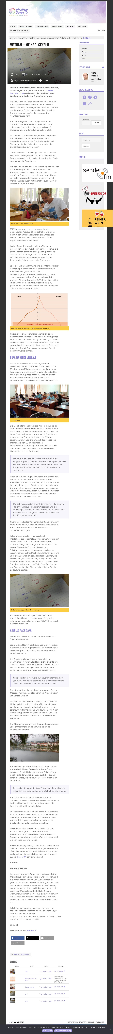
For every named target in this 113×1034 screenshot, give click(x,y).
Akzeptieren (47, 1031)
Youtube (84, 97)
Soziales (70, 26)
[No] (110, 1029)
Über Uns (84, 52)
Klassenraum (29, 987)
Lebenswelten (42, 26)
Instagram (84, 103)
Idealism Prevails (19, 1022)
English (101, 30)
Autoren (84, 49)
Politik (13, 26)
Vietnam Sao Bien (22, 954)
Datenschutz (100, 1022)
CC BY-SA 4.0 (30, 931)
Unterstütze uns (73, 1022)
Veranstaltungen (18, 30)
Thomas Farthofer (27, 80)
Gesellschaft (26, 26)
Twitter (95, 97)
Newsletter (82, 1022)
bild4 (26, 1001)
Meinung (82, 26)
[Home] (18, 12)
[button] (17, 938)
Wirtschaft (57, 26)
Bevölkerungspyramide (31, 979)
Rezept (20, 856)
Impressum (91, 1022)
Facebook (90, 97)
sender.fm (90, 103)
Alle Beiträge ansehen (96, 80)
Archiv (84, 55)
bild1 (26, 971)
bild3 (26, 994)
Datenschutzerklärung (63, 1031)
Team (83, 59)
